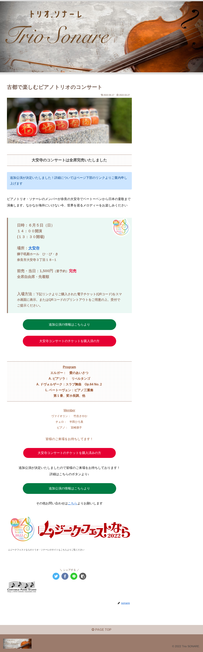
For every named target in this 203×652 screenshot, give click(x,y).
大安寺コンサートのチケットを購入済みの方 (69, 453)
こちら (72, 503)
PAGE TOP (102, 629)
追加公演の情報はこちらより (69, 324)
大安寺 (34, 248)
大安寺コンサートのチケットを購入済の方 (69, 341)
